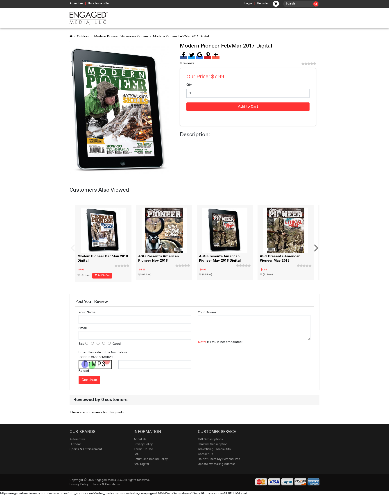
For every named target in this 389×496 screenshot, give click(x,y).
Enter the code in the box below (103, 355)
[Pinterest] (207, 57)
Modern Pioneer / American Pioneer (121, 36)
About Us (140, 439)
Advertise (76, 3)
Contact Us (205, 454)
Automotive (77, 439)
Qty (189, 84)
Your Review (207, 312)
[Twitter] (191, 57)
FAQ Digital (141, 464)
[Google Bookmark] (199, 57)
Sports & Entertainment (86, 449)
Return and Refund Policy (151, 459)
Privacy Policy (143, 444)
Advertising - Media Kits (214, 449)
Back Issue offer (99, 3)
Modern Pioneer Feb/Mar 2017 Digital (181, 36)
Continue (89, 380)
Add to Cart (248, 107)
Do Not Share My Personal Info (219, 459)
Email (83, 328)
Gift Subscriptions (210, 439)
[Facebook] (183, 57)
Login (248, 3)
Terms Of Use (143, 449)
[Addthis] (215, 57)
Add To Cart (103, 275)
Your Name (87, 312)
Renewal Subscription (212, 444)
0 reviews (187, 63)
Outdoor (83, 36)
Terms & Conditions (106, 484)
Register (263, 3)
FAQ (136, 454)
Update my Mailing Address (216, 464)
